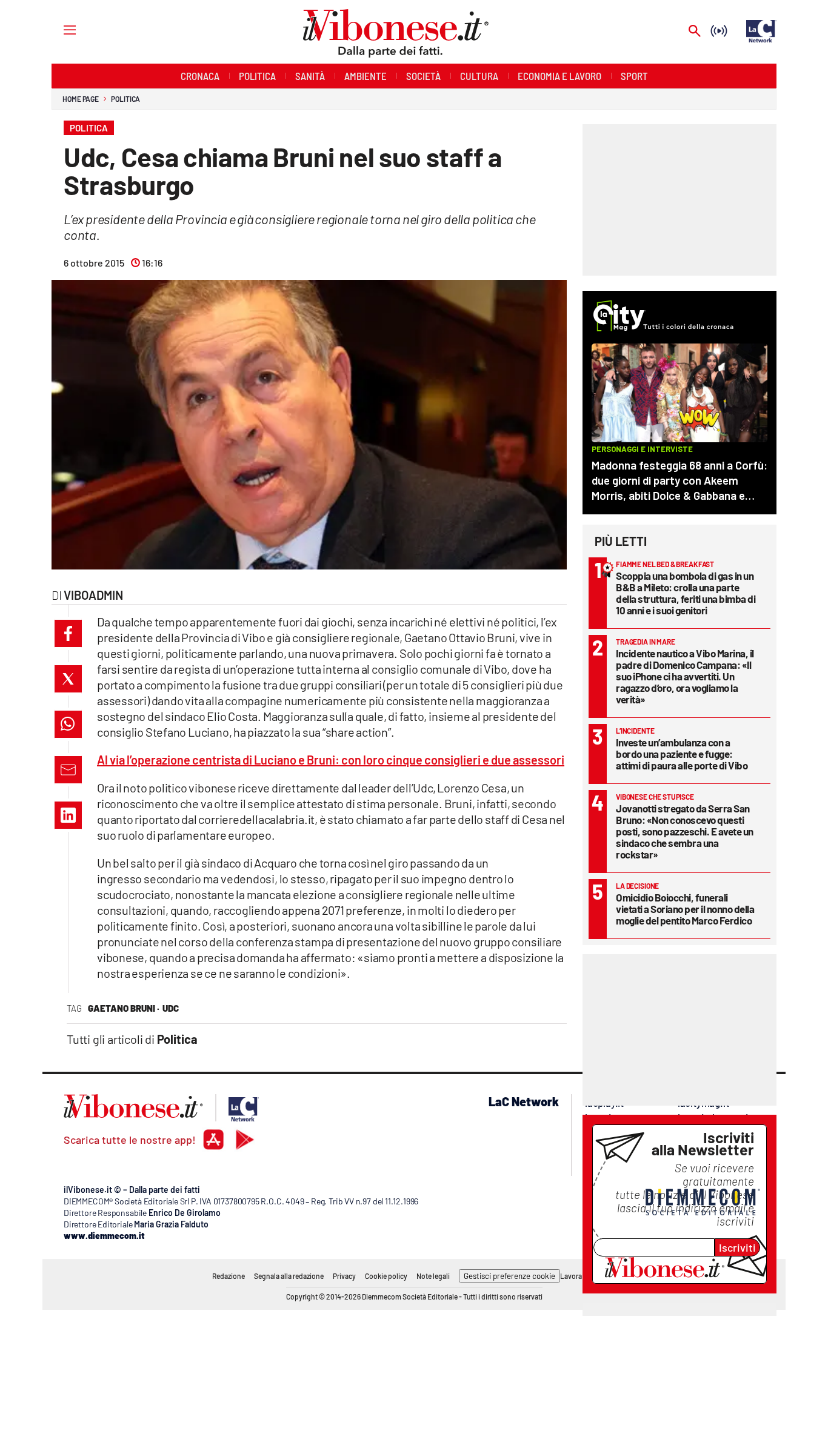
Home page (80, 99)
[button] (68, 633)
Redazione (228, 1276)
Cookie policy (386, 1276)
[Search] (695, 32)
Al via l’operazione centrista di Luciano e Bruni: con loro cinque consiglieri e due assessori (330, 759)
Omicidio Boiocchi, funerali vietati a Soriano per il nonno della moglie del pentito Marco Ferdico (685, 908)
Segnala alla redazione (289, 1276)
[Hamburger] (58, 29)
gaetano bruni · (123, 1008)
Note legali (433, 1276)
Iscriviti (737, 1247)
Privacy (344, 1276)
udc (170, 1008)
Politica (125, 99)
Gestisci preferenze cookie (509, 1276)
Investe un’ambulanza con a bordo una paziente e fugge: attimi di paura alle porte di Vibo (681, 753)
